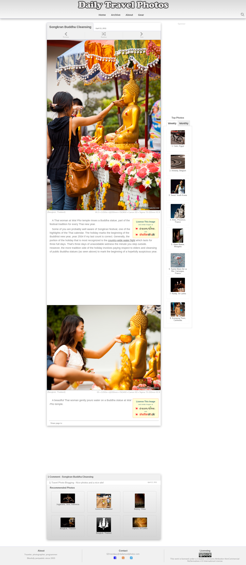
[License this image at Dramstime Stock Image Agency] (145, 229)
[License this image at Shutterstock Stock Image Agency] (145, 235)
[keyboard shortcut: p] (66, 35)
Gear (141, 15)
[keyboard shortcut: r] (104, 35)
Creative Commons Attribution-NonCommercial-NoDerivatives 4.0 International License (213, 560)
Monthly (183, 123)
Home (102, 15)
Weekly (172, 123)
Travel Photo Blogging (63, 482)
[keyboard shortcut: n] (142, 35)
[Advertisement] (104, 282)
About (129, 15)
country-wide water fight (121, 240)
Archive (115, 15)
